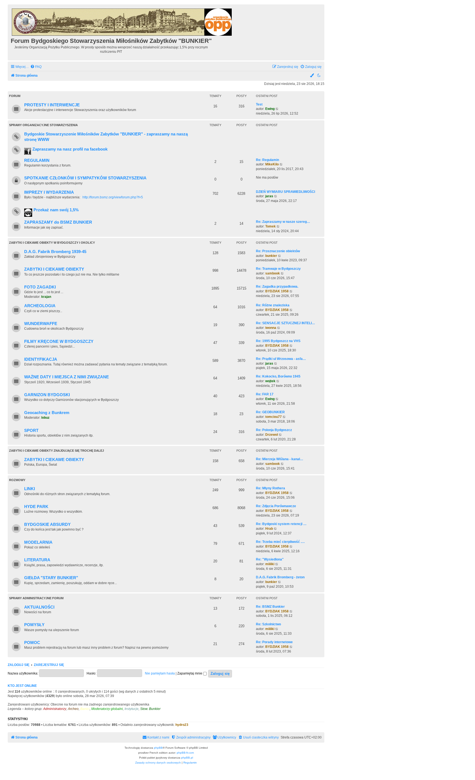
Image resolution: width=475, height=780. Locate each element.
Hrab (269, 529)
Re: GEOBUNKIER (270, 412)
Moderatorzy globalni (107, 709)
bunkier (271, 256)
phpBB (158, 747)
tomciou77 (273, 417)
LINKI (29, 489)
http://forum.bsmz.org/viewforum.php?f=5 (112, 197)
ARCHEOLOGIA (40, 306)
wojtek (270, 381)
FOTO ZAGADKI (40, 287)
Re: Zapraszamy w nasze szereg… (283, 222)
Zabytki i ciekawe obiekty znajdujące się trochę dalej (56, 450)
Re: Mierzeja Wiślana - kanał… (279, 459)
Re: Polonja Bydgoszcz (274, 430)
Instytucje (132, 709)
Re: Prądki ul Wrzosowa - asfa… (281, 359)
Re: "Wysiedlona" (270, 559)
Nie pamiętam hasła (160, 673)
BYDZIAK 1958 (277, 291)
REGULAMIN (36, 160)
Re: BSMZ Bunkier (270, 607)
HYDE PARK (36, 506)
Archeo (73, 709)
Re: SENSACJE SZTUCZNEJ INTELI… (285, 323)
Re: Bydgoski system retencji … (281, 524)
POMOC (32, 642)
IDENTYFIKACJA (40, 359)
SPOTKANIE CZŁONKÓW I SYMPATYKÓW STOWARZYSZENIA (85, 178)
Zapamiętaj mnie (190, 673)
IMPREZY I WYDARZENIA (49, 192)
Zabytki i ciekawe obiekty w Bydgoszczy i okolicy (52, 242)
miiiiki (269, 564)
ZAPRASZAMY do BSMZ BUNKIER (58, 222)
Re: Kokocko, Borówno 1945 (278, 376)
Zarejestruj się (49, 665)
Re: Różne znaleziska (272, 305)
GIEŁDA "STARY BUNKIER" (51, 578)
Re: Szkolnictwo (268, 624)
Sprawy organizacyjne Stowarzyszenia (43, 125)
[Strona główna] (122, 21)
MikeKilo (272, 164)
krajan (46, 297)
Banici (85, 709)
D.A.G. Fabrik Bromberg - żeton (280, 577)
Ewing (270, 109)
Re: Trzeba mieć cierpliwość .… (280, 542)
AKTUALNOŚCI (39, 607)
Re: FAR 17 (265, 394)
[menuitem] (36, 67)
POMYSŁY (34, 625)
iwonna (270, 328)
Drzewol (271, 435)
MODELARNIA (38, 542)
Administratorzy (54, 709)
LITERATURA (37, 560)
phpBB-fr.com (185, 752)
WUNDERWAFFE (40, 323)
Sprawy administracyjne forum (36, 598)
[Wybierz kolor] (312, 75)
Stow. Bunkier (150, 709)
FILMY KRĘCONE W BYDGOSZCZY (58, 341)
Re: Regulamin (267, 160)
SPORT (31, 430)
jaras (269, 196)
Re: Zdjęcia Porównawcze (276, 506)
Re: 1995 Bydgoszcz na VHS (278, 341)
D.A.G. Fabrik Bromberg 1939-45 (55, 251)
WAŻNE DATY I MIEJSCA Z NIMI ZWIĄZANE (66, 377)
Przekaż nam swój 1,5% (56, 210)
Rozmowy (17, 480)
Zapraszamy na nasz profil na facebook (69, 149)
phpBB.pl (187, 757)
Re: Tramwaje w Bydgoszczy (278, 269)
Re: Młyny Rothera (270, 488)
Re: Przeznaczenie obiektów (278, 251)
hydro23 (181, 725)
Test (259, 104)
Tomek (270, 226)
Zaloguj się (18, 665)
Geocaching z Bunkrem (46, 412)
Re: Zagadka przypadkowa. (277, 286)
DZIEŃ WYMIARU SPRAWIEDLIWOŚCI (285, 192)
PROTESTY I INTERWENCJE (52, 105)
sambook (272, 273)
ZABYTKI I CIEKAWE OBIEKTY (54, 269)
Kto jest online (22, 685)
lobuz (45, 418)
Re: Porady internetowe (274, 642)
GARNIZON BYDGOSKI (47, 395)
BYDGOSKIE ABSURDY (47, 524)
